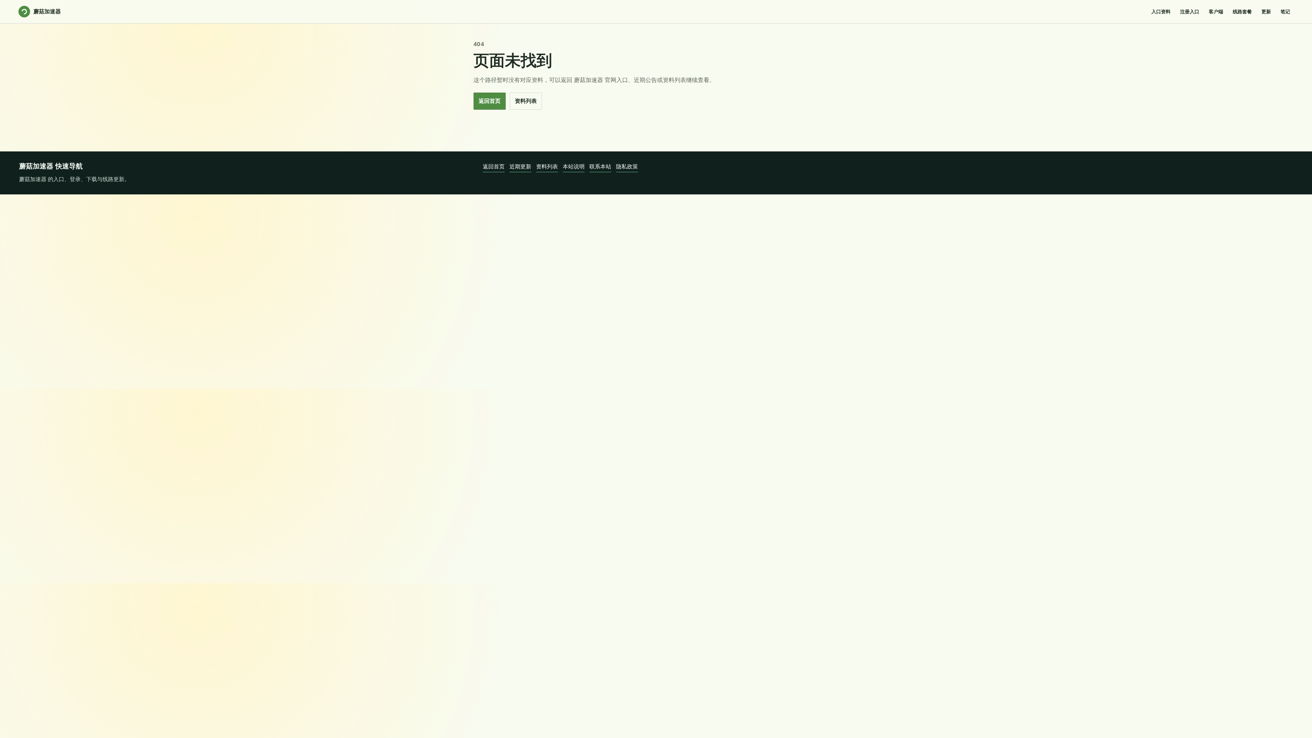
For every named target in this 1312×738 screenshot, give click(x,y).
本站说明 (574, 166)
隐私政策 (627, 166)
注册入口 (1189, 11)
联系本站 (600, 166)
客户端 (1216, 11)
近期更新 (520, 166)
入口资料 (1161, 11)
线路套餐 (1242, 11)
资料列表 (526, 101)
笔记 (1285, 11)
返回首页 (490, 101)
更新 (1266, 11)
